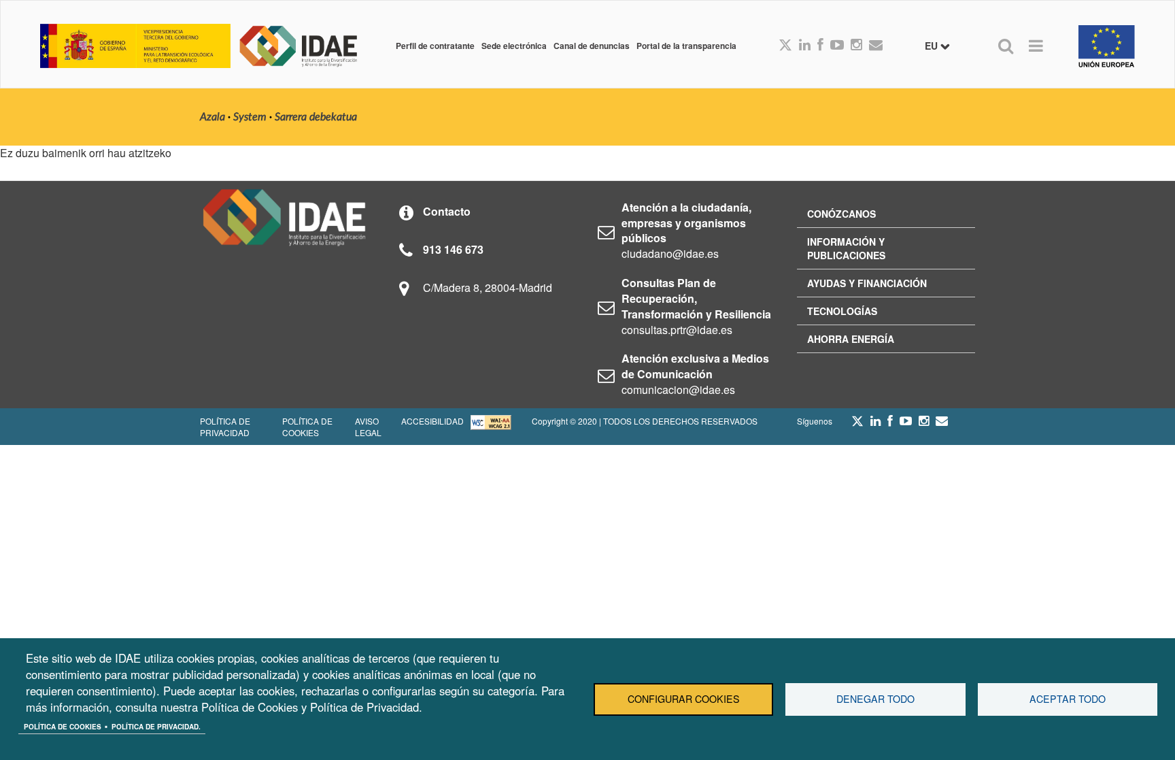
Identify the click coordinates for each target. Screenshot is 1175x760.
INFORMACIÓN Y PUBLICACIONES (846, 248)
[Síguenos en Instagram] (856, 45)
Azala (212, 117)
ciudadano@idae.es (670, 253)
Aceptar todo (1067, 699)
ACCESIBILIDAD (432, 421)
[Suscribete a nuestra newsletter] (876, 45)
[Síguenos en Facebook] (820, 45)
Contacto (447, 211)
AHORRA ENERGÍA (850, 339)
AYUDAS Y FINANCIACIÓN (867, 283)
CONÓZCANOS (841, 213)
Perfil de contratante (435, 45)
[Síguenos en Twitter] (857, 424)
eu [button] (932, 45)
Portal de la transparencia (686, 45)
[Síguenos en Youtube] (837, 45)
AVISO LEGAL (368, 426)
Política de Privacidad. (156, 726)
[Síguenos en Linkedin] (805, 45)
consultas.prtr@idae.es (676, 329)
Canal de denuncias (592, 45)
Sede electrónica (514, 45)
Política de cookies (62, 726)
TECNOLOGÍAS (842, 311)
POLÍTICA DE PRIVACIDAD (225, 426)
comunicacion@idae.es (678, 389)
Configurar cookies (684, 699)
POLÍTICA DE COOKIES (307, 426)
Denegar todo (875, 699)
